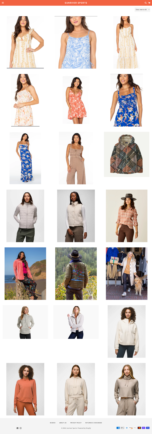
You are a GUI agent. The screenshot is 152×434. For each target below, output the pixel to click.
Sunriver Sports (76, 2)
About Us (62, 423)
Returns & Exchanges (93, 423)
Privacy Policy (76, 423)
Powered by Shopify (84, 428)
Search (52, 423)
